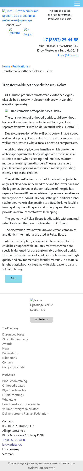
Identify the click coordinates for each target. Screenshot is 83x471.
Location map (11, 449)
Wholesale (9, 399)
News (5, 348)
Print (13, 278)
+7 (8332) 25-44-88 (14, 440)
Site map (8, 454)
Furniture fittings (13, 395)
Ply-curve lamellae (14, 390)
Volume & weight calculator (20, 409)
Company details (13, 367)
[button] (77, 4)
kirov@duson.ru (12, 445)
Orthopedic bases (13, 385)
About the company (15, 339)
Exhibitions (9, 358)
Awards (7, 344)
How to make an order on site (21, 404)
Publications (10, 353)
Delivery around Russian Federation (25, 413)
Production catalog (14, 381)
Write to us (41, 319)
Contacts (8, 362)
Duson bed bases (13, 334)
